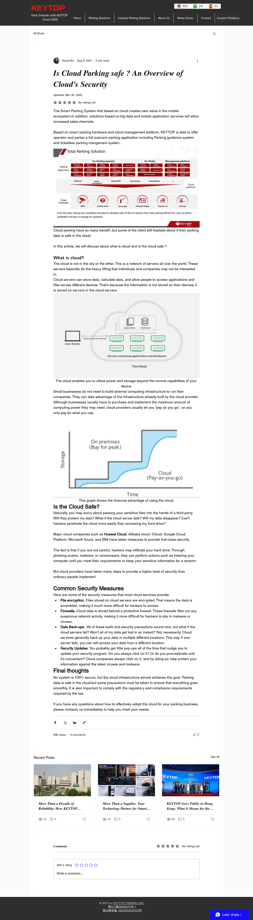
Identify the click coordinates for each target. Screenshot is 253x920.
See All (215, 756)
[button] (214, 33)
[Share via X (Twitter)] (65, 722)
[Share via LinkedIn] (74, 722)
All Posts (39, 33)
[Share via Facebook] (55, 722)
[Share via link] (84, 722)
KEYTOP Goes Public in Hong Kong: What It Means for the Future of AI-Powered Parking (190, 806)
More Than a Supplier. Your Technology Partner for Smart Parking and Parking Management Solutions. (125, 806)
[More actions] (197, 60)
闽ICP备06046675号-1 (122, 906)
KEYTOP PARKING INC (128, 903)
